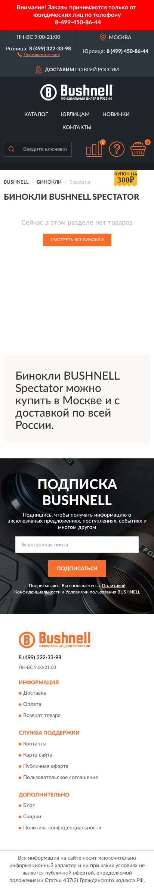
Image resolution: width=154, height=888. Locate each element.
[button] (39, 54)
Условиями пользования (90, 592)
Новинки (116, 114)
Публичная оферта (45, 766)
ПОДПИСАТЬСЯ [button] (77, 568)
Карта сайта (37, 755)
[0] (138, 149)
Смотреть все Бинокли (77, 240)
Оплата (32, 704)
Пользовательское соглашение (60, 777)
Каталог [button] (36, 114)
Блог (29, 805)
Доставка (34, 693)
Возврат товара (42, 716)
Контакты (77, 127)
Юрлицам (75, 114)
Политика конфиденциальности (62, 828)
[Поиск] (11, 149)
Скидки (32, 817)
